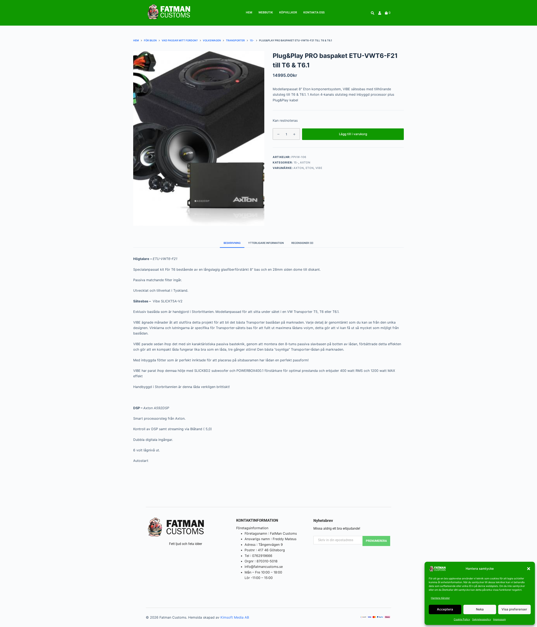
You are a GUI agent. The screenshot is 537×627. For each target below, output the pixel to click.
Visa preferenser (514, 609)
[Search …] (372, 13)
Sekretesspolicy (481, 619)
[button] (529, 569)
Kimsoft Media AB (234, 617)
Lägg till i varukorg (353, 134)
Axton (305, 162)
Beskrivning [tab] (232, 242)
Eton (310, 168)
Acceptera (445, 609)
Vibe (318, 168)
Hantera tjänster (440, 598)
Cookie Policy (462, 619)
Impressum (499, 619)
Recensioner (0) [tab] (302, 242)
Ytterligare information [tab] (266, 242)
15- (296, 162)
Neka (480, 609)
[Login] (380, 13)
